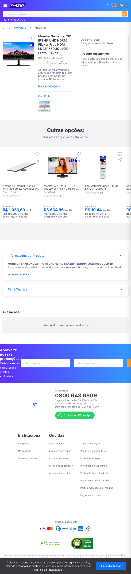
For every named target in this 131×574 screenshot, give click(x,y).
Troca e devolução (90, 443)
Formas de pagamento (61, 465)
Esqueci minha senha (60, 451)
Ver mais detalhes (18, 274)
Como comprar (57, 443)
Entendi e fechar (111, 566)
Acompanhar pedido (59, 473)
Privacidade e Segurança (93, 465)
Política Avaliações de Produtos (96, 487)
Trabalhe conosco (27, 458)
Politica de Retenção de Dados (96, 473)
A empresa (23, 443)
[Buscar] (124, 14)
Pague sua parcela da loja (93, 451)
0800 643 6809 (76, 395)
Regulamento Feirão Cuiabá (94, 480)
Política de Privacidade (48, 569)
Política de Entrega (90, 458)
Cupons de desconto (60, 458)
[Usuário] (108, 5)
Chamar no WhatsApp (77, 415)
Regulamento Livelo (90, 495)
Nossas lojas (24, 451)
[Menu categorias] (5, 5)
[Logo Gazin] (17, 6)
